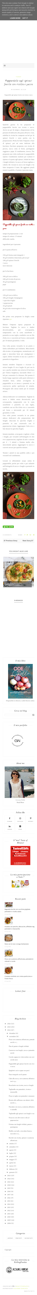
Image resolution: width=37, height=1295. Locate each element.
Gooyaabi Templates (20, 1288)
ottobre (11, 1144)
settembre (12, 1147)
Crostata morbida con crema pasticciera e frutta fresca (18, 977)
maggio (11, 1159)
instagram (20, 821)
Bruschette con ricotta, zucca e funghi (21, 1085)
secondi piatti (29, 1238)
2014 (8, 1204)
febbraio (12, 1169)
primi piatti (18, 1238)
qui (10, 319)
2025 (9, 1027)
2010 (8, 1217)
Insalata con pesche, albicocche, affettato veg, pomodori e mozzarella (20, 928)
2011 (8, 1214)
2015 (8, 1201)
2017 (8, 1195)
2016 (8, 1198)
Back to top (28, 1291)
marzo (11, 1166)
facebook (9, 821)
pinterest (30, 821)
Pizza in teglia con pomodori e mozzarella (22, 1096)
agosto (11, 1150)
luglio (11, 1153)
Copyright (8, 1250)
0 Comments (7, 535)
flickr (20, 829)
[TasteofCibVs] (20, 864)
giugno (11, 1156)
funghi (18, 76)
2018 (8, 1191)
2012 (8, 1210)
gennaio (12, 1172)
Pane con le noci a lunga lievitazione (17, 944)
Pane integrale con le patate (18, 1074)
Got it (25, 18)
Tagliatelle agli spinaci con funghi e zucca (22, 1113)
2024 (9, 1030)
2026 (9, 1024)
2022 (9, 1179)
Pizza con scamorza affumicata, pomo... (13, 584)
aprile (11, 1163)
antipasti (10, 1238)
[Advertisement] (18, 36)
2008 (9, 1223)
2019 (8, 1188)
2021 (8, 1182)
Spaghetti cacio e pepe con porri (19, 1070)
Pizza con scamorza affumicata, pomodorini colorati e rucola (19, 960)
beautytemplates (22, 1286)
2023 (9, 1175)
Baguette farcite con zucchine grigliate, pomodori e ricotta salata (17, 910)
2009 (9, 1220)
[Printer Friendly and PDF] (8, 527)
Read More (20, 802)
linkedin (9, 829)
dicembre (12, 1033)
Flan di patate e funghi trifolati (19, 1046)
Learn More (15, 18)
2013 (8, 1207)
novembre (12, 1036)
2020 (9, 1185)
